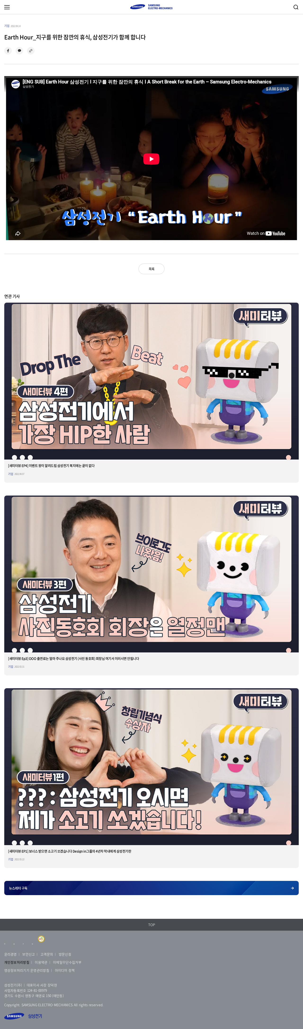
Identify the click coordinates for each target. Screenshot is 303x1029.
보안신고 (28, 954)
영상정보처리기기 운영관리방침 (26, 970)
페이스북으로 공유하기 (8, 51)
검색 (296, 7)
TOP (151, 924)
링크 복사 (31, 51)
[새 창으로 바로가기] (4, 946)
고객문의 (46, 954)
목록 (152, 268)
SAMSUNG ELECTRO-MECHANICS (151, 7)
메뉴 (7, 7)
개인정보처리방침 (16, 962)
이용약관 (41, 962)
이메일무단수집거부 (67, 962)
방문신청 (65, 954)
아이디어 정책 (65, 970)
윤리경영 (10, 954)
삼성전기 (23, 1016)
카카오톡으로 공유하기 (19, 51)
